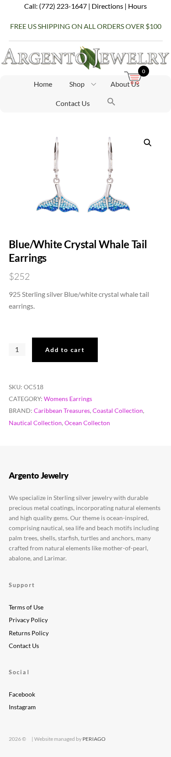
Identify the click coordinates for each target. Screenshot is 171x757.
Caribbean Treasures (62, 410)
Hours (137, 6)
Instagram (22, 707)
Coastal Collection (118, 410)
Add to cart (64, 349)
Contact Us (73, 103)
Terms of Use (26, 607)
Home (43, 84)
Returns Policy (29, 633)
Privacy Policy (28, 619)
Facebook (22, 694)
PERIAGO (94, 739)
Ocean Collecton (87, 422)
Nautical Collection (35, 422)
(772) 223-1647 (63, 6)
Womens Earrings (68, 398)
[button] (111, 103)
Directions (107, 6)
